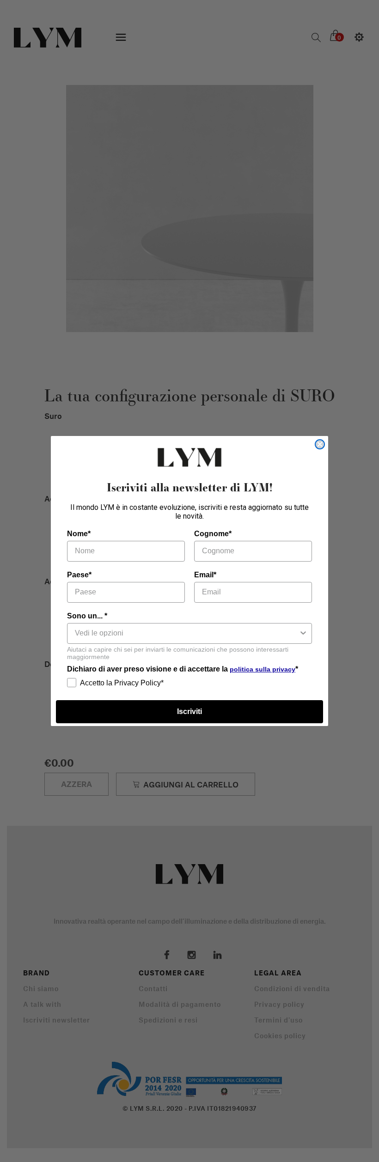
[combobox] (187, 633)
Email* (205, 575)
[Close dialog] (319, 444)
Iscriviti (189, 711)
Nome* (79, 534)
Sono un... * (87, 616)
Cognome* (213, 534)
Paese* (79, 575)
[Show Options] (303, 633)
